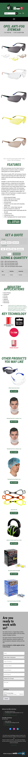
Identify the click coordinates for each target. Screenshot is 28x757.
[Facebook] (10, 729)
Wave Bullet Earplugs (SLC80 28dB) (14, 570)
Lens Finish (4, 245)
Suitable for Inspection (18, 308)
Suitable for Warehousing (16, 310)
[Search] (16, 13)
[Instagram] (14, 729)
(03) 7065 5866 (8, 714)
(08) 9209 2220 (8, 723)
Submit (6, 698)
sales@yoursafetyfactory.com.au (11, 715)
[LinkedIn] (18, 729)
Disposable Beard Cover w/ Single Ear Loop (14, 448)
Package (3, 239)
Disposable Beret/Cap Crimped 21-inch (14, 479)
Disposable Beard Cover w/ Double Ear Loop (14, 418)
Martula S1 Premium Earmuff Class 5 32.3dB (14, 540)
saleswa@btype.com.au (9, 725)
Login (20, 13)
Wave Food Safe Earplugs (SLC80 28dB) (14, 601)
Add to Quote (17, 254)
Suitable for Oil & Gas (16, 309)
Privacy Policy (14, 745)
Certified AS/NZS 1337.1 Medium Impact (15, 305)
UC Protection (23, 310)
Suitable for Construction (18, 306)
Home (4, 158)
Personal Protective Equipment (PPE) (14, 158)
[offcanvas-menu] (14, 19)
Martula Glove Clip (14, 509)
